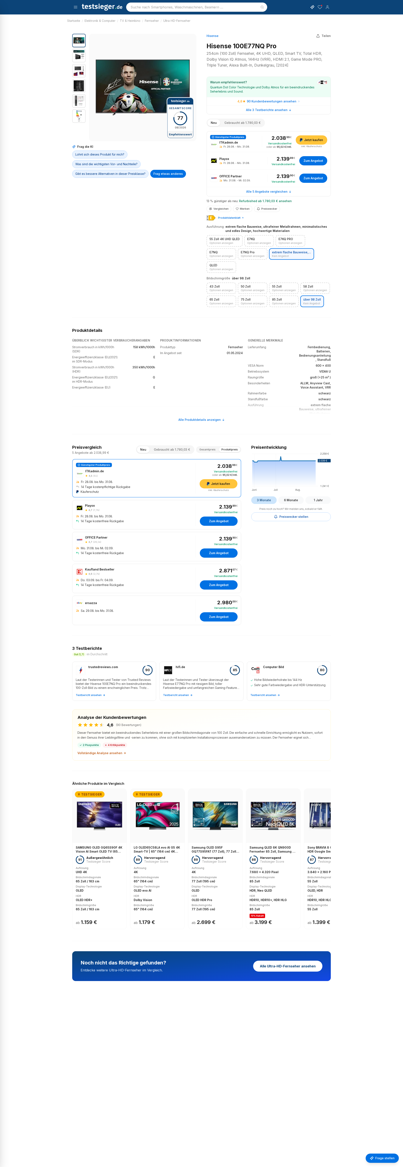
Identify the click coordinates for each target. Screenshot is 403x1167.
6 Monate (291, 500)
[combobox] (196, 7)
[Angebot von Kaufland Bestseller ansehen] (156, 578)
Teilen (326, 36)
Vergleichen (221, 208)
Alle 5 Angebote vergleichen (267, 191)
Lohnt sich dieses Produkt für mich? (99, 154)
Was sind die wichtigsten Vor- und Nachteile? (106, 164)
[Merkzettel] (320, 7)
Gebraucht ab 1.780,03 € (242, 122)
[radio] (225, 241)
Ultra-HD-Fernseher (176, 20)
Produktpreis (229, 449)
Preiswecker (269, 208)
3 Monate (264, 500)
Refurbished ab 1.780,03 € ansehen (265, 201)
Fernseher (152, 20)
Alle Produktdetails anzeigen (199, 419)
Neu (214, 122)
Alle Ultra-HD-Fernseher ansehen (288, 966)
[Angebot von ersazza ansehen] (156, 610)
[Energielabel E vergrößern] (211, 217)
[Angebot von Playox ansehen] (269, 160)
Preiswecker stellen (293, 516)
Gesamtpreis (207, 449)
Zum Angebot (313, 160)
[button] (142, 87)
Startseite (73, 20)
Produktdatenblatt (229, 217)
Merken (245, 208)
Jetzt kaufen (313, 140)
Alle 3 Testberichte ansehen (267, 110)
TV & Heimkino (130, 20)
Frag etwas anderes (168, 173)
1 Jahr (318, 500)
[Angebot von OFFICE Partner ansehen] (269, 178)
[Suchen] (262, 7)
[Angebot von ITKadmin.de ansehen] (269, 141)
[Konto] (327, 7)
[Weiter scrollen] (329, 856)
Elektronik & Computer (100, 20)
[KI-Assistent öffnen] (312, 7)
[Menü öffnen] (75, 7)
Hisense (213, 36)
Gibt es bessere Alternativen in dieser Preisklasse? (110, 173)
